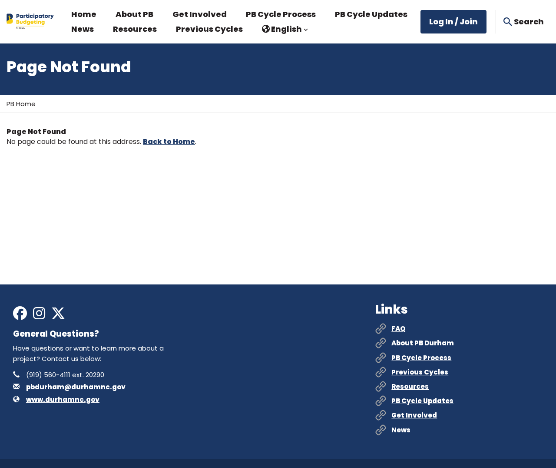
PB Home (21, 103)
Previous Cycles (209, 28)
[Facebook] (20, 316)
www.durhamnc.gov (62, 399)
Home (83, 14)
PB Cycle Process (281, 14)
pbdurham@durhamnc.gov (76, 386)
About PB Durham (422, 343)
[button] (285, 29)
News (82, 28)
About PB (134, 14)
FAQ (398, 328)
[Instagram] (39, 316)
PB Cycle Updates (371, 14)
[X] (58, 316)
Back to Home (169, 142)
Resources (135, 28)
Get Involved (199, 14)
